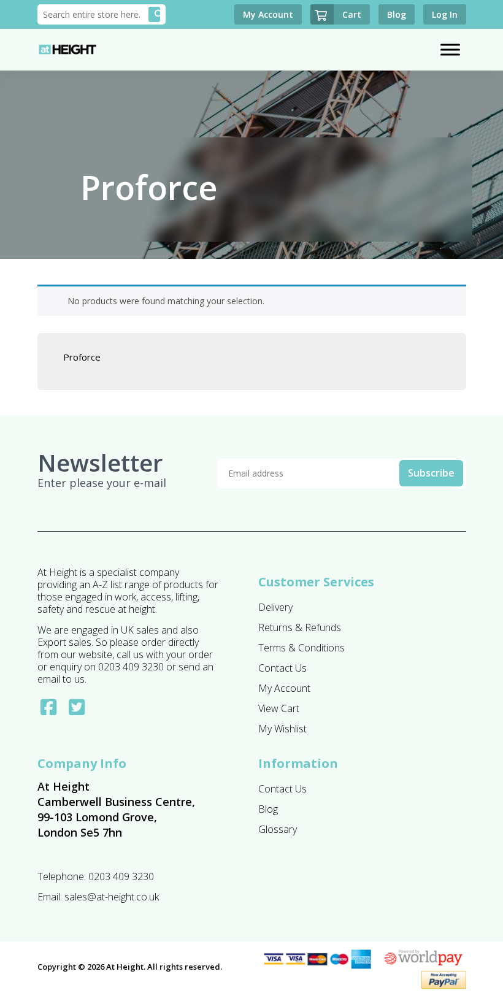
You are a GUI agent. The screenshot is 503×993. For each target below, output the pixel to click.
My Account (284, 688)
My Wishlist (282, 728)
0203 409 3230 (121, 876)
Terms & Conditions (301, 647)
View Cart (278, 708)
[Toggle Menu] (450, 49)
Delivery (275, 607)
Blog (268, 809)
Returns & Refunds (299, 627)
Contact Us (282, 668)
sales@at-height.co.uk (111, 896)
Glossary (277, 829)
